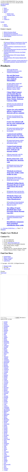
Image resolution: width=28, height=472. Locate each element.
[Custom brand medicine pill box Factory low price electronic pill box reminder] (15, 131)
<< (1, 228)
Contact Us (6, 19)
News (5, 12)
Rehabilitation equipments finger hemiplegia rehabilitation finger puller (15, 223)
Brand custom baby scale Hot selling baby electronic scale (15, 160)
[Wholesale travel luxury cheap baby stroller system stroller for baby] (15, 168)
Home (5, 8)
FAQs (5, 16)
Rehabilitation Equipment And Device (13, 35)
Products (6, 26)
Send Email (3, 272)
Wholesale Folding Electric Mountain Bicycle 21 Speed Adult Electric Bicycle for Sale (15, 185)
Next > (14, 228)
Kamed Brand (7, 256)
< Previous (5, 228)
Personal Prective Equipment (11, 33)
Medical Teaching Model (10, 32)
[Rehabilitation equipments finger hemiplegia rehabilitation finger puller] (15, 218)
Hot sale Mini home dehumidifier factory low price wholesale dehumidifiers (15, 78)
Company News (11, 15)
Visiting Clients (7, 259)
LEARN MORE (5, 4)
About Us (6, 9)
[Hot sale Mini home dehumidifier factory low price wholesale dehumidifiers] (15, 72)
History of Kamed (8, 258)
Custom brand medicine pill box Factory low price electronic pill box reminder (15, 135)
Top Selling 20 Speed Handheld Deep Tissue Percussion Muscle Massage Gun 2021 (15, 210)
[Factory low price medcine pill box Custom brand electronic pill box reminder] (15, 106)
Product (6, 11)
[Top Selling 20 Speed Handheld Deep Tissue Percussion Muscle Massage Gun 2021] (15, 205)
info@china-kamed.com (13, 242)
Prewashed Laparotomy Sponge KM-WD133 (15, 62)
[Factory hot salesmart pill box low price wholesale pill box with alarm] (15, 118)
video (5, 18)
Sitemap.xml (7, 268)
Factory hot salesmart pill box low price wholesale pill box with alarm (15, 123)
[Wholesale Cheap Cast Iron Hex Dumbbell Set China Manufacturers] (15, 192)
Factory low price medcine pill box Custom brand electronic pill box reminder (15, 111)
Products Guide (7, 266)
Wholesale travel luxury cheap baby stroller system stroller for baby (15, 172)
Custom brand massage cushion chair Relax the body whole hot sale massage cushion (14, 148)
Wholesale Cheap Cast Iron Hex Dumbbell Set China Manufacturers (14, 197)
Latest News (7, 260)
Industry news (10, 13)
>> (16, 228)
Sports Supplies (7, 36)
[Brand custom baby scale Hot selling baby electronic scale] (15, 155)
